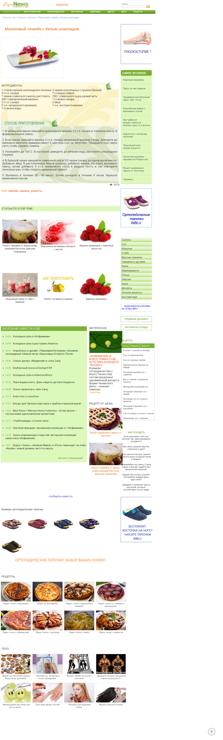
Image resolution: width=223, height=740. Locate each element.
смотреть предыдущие (70, 458)
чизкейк (13, 190)
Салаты (126, 239)
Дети (123, 12)
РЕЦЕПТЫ (127, 340)
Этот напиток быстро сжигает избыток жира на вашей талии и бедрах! (136, 456)
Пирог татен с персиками (16, 603)
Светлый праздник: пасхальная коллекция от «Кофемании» (44, 427)
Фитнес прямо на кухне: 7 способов (80, 677)
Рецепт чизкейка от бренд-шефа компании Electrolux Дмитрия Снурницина (20, 248)
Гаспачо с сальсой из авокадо (136, 350)
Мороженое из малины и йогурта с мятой (58, 248)
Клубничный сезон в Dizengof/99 (28, 367)
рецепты (36, 190)
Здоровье (95, 12)
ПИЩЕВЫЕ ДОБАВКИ (136, 319)
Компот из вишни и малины (58, 299)
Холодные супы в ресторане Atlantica (31, 343)
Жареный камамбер (133, 79)
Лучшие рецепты (132, 292)
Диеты (111, 12)
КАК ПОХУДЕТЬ (136, 432)
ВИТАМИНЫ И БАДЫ (136, 327)
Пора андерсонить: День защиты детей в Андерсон (40, 382)
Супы (125, 345)
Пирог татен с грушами (47, 632)
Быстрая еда (129, 296)
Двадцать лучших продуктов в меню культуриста (111, 677)
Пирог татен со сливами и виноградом (111, 604)
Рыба (125, 266)
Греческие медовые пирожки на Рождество (135, 158)
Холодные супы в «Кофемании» (27, 336)
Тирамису (128, 179)
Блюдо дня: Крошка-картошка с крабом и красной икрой (43, 403)
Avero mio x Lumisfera (22, 396)
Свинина (145, 345)
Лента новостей (32, 12)
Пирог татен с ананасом (111, 632)
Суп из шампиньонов (133, 355)
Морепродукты (130, 270)
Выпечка (32, 17)
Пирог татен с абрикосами (16, 632)
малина (24, 190)
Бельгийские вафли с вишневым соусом (134, 110)
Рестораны (77, 12)
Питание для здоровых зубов (79, 705)
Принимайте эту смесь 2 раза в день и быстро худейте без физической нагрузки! (136, 466)
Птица (125, 274)
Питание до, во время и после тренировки (48, 677)
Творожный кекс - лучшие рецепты (132, 146)
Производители (55, 12)
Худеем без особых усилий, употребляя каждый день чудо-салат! (136, 477)
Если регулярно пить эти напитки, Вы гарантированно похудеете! (136, 438)
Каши (125, 283)
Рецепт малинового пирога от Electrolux (106, 434)
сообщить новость (61, 496)
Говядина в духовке (133, 261)
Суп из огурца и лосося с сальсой (138, 413)
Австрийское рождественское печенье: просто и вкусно (136, 122)
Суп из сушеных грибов (134, 360)
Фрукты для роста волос (111, 704)
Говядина (134, 345)
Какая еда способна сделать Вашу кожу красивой (16, 677)
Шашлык (127, 248)
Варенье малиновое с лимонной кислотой (96, 247)
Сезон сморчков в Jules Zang (26, 389)
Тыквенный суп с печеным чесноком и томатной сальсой (136, 419)
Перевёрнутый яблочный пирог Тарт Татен (136, 98)
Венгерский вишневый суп (135, 387)
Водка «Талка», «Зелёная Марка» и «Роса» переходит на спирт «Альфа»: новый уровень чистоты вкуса (45, 447)
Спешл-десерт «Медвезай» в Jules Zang (33, 360)
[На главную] (15, 8)
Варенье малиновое (96, 299)
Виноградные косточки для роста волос (16, 705)
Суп (124, 244)
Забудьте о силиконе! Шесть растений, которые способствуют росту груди (136, 487)
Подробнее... (95, 392)
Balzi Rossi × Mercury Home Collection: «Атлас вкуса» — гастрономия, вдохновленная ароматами (41, 412)
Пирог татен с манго (79, 632)
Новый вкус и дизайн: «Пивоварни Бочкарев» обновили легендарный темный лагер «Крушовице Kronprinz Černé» (41, 352)
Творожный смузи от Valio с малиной (19, 300)
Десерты (127, 288)
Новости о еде (9, 17)
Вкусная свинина (132, 257)
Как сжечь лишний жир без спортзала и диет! (136, 447)
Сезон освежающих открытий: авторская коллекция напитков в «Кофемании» (40, 436)
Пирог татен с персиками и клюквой (79, 604)
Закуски (126, 279)
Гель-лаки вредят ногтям (47, 704)
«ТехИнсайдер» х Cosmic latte (26, 420)
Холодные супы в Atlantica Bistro (28, 375)
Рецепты (138, 12)
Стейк (125, 253)
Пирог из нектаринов (47, 603)
